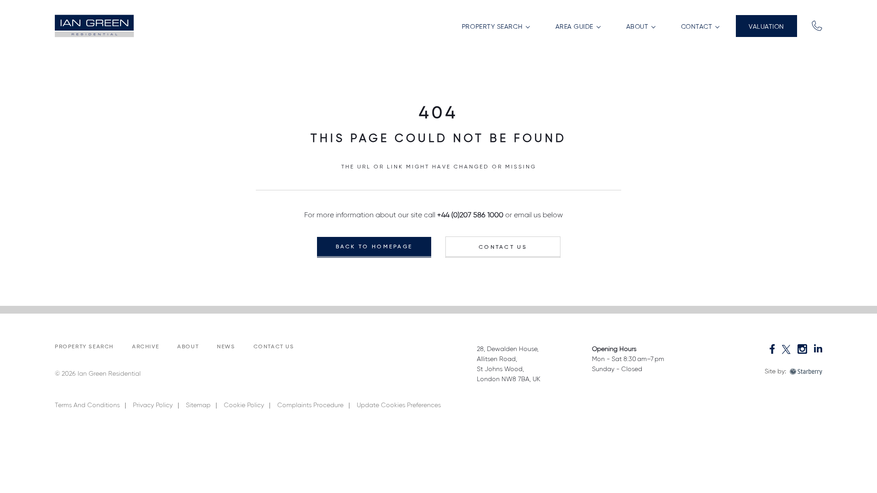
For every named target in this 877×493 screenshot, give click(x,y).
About (638, 27)
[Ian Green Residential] (95, 26)
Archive (145, 347)
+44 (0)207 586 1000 (470, 215)
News (226, 347)
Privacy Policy (153, 405)
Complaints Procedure (310, 405)
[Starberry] (806, 371)
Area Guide (575, 27)
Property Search (493, 27)
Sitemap (198, 405)
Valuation (766, 27)
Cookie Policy (244, 405)
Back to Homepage (374, 247)
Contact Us (503, 247)
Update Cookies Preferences (399, 405)
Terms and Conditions (87, 405)
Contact (697, 27)
